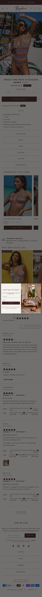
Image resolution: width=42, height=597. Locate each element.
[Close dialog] (40, 285)
